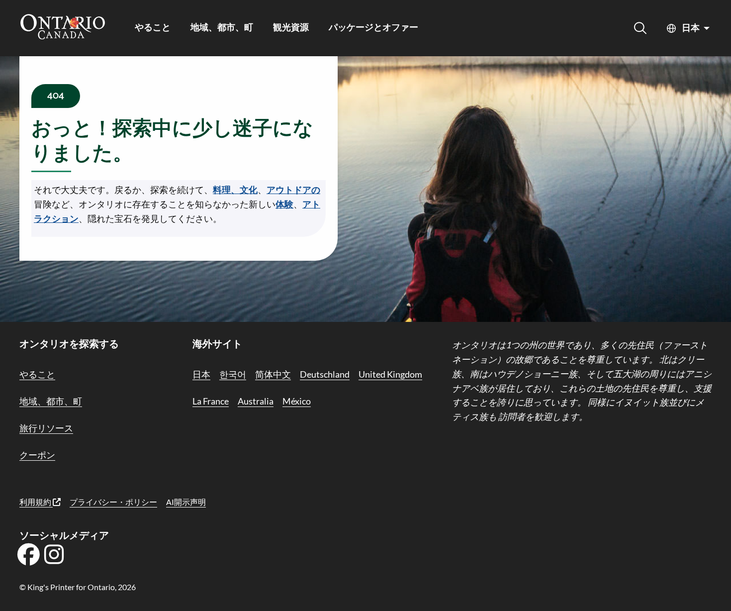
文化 (249, 189)
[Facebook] (28, 557)
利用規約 (36, 502)
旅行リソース (46, 427)
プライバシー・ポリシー (113, 502)
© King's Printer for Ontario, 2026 (77, 587)
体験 (284, 204)
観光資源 (291, 28)
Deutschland (325, 374)
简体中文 (273, 374)
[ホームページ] (62, 27)
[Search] (640, 28)
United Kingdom (390, 374)
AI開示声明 (186, 502)
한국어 (232, 374)
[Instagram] (54, 557)
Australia (256, 401)
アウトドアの (293, 189)
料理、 (226, 189)
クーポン (37, 454)
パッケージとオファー (373, 28)
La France (210, 401)
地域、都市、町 (221, 28)
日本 (691, 28)
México (296, 401)
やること (153, 28)
